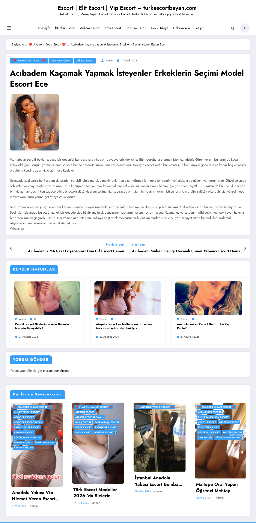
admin (109, 60)
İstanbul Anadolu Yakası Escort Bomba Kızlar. (94, 481)
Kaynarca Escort (208, 412)
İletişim (199, 28)
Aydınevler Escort (147, 412)
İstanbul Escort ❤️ (209, 407)
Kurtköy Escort (232, 412)
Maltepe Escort (170, 432)
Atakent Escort (22, 412)
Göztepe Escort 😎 (43, 432)
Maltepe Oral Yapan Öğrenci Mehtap (155, 487)
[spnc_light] (245, 28)
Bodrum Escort (136, 28)
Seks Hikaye (159, 28)
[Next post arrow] (245, 248)
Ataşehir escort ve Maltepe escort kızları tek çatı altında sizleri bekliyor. (124, 326)
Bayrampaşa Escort (45, 422)
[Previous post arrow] (11, 248)
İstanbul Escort (65, 28)
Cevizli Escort (145, 422)
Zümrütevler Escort (166, 437)
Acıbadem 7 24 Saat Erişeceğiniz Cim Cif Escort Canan (76, 251)
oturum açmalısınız (56, 370)
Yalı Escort (143, 437)
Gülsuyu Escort (167, 422)
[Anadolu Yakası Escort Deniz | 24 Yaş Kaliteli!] (208, 298)
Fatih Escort (20, 432)
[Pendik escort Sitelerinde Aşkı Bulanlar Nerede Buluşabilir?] (47, 298)
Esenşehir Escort (43, 427)
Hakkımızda (181, 28)
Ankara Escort (90, 28)
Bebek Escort (21, 427)
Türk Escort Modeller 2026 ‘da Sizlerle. (33, 492)
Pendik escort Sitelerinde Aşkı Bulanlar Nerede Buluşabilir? (42, 326)
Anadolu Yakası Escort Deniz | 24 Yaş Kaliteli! (203, 326)
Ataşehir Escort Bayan (27, 417)
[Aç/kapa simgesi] (9, 28)
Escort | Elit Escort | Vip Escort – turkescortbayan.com (127, 8)
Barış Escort (21, 422)
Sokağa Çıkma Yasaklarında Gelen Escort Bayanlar (215, 492)
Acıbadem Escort (60, 60)
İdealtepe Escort (146, 427)
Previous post (115, 244)
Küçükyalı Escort (147, 432)
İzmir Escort (112, 28)
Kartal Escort (233, 407)
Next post (138, 244)
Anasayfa (43, 28)
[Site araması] (232, 28)
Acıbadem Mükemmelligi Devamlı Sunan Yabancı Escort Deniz (186, 251)
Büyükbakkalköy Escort (151, 417)
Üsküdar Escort (84, 60)
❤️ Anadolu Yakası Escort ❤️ (29, 60)
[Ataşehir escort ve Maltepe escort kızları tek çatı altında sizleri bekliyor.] (127, 298)
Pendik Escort (206, 417)
